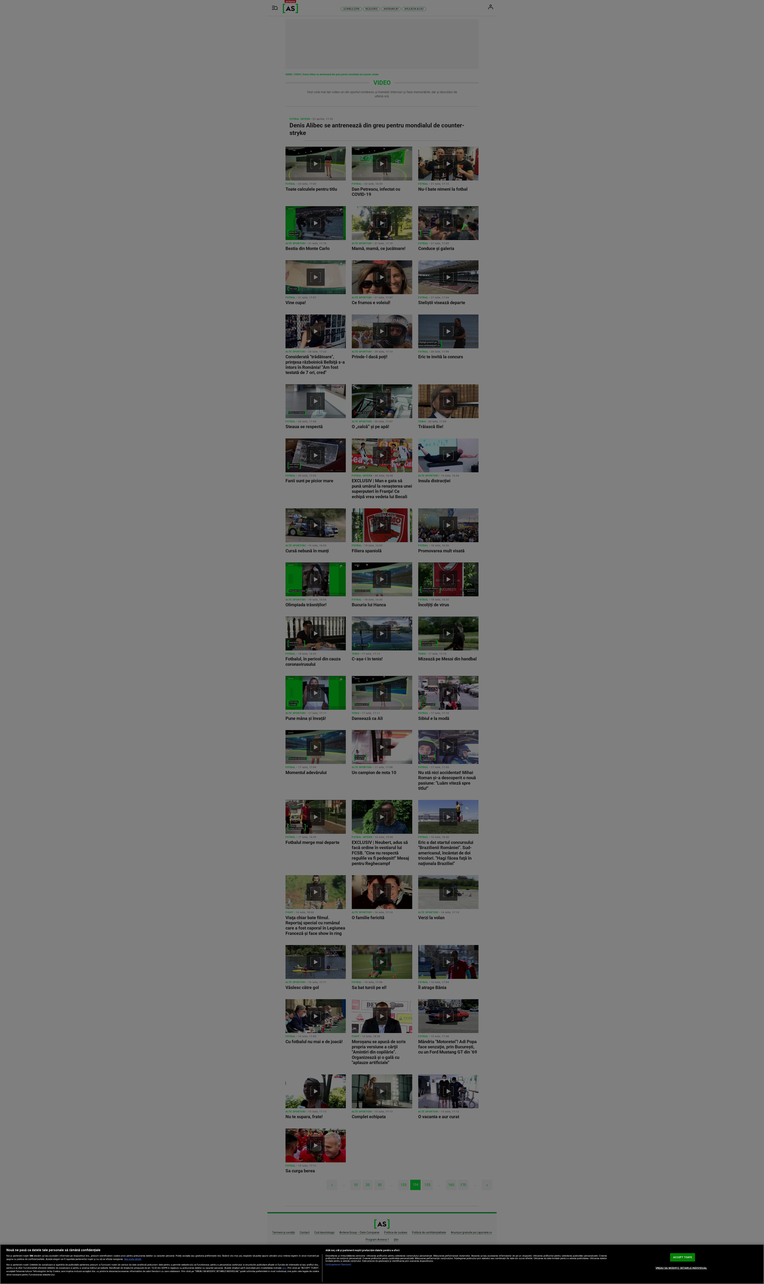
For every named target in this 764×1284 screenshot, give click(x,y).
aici (284, 1267)
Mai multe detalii (132, 1259)
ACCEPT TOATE (682, 1257)
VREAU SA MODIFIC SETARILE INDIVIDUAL (681, 1267)
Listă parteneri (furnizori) (338, 1264)
